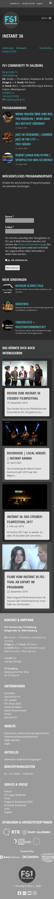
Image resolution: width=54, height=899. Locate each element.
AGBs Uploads (12, 740)
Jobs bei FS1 (10, 717)
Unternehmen (14, 686)
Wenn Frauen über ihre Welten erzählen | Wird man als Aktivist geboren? (34, 119)
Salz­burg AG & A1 (15, 99)
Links (7, 808)
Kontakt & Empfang (19, 619)
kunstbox (21, 304)
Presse (8, 791)
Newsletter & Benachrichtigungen (22, 759)
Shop (7, 798)
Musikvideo (45, 48)
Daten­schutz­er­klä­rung (30, 244)
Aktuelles (11, 752)
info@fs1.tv (15, 3)
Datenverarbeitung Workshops (21, 736)
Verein (7, 714)
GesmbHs (9, 693)
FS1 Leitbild (10, 700)
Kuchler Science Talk (29, 285)
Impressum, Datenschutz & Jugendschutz (26, 733)
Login (7, 743)
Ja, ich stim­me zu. (17, 260)
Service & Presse (16, 784)
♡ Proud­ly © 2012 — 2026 (27, 886)
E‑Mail (9, 227)
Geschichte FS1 (12, 696)
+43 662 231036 (28, 3)
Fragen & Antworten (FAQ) (18, 801)
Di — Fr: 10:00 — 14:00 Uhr (18, 773)
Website (10, 726)
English (40, 3)
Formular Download (15, 805)
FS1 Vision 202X (12, 703)
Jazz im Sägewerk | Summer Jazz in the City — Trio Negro (33, 139)
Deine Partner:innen (15, 710)
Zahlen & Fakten (13, 707)
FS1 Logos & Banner (15, 794)
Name (9, 216)
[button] (44, 18)
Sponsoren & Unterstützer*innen (27, 822)
